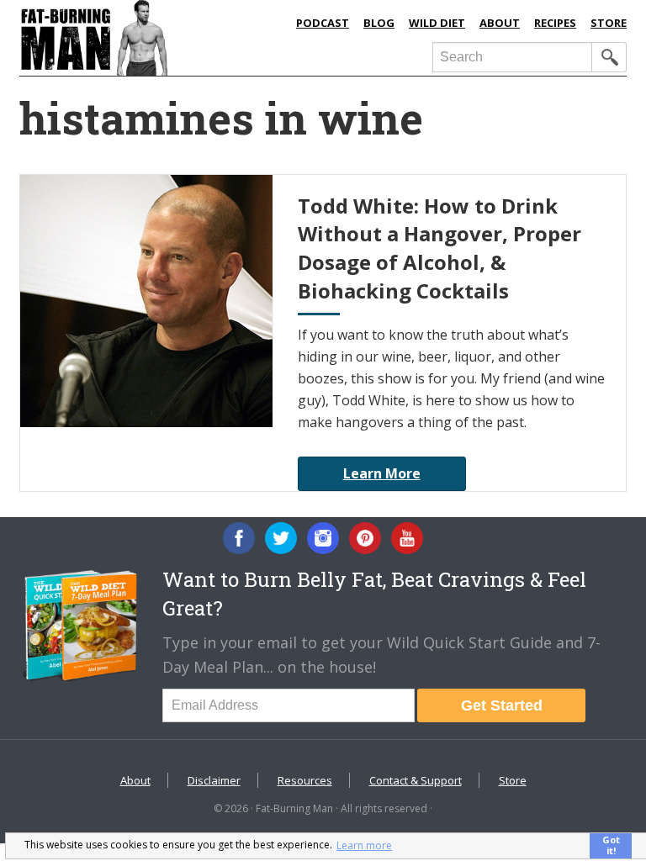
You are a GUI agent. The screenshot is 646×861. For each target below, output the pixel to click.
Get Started (502, 705)
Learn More (382, 473)
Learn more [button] (364, 845)
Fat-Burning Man (149, 38)
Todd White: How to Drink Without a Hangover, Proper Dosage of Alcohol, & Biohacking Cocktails (439, 248)
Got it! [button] (611, 845)
